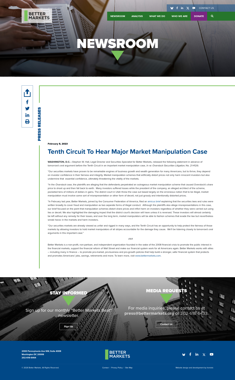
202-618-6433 (194, 313)
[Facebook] (177, 8)
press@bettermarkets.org (149, 313)
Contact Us (206, 8)
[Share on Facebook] (27, 102)
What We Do (157, 16)
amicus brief (154, 201)
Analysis (137, 16)
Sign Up (68, 326)
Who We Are (180, 16)
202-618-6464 (29, 357)
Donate (199, 16)
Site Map (128, 368)
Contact (105, 368)
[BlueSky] (172, 8)
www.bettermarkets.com (148, 255)
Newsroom (117, 16)
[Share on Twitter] (27, 108)
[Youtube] (194, 8)
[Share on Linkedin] (27, 115)
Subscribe (36, 371)
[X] (188, 8)
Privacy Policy (117, 368)
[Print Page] (27, 121)
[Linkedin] (182, 8)
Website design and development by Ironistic (194, 368)
